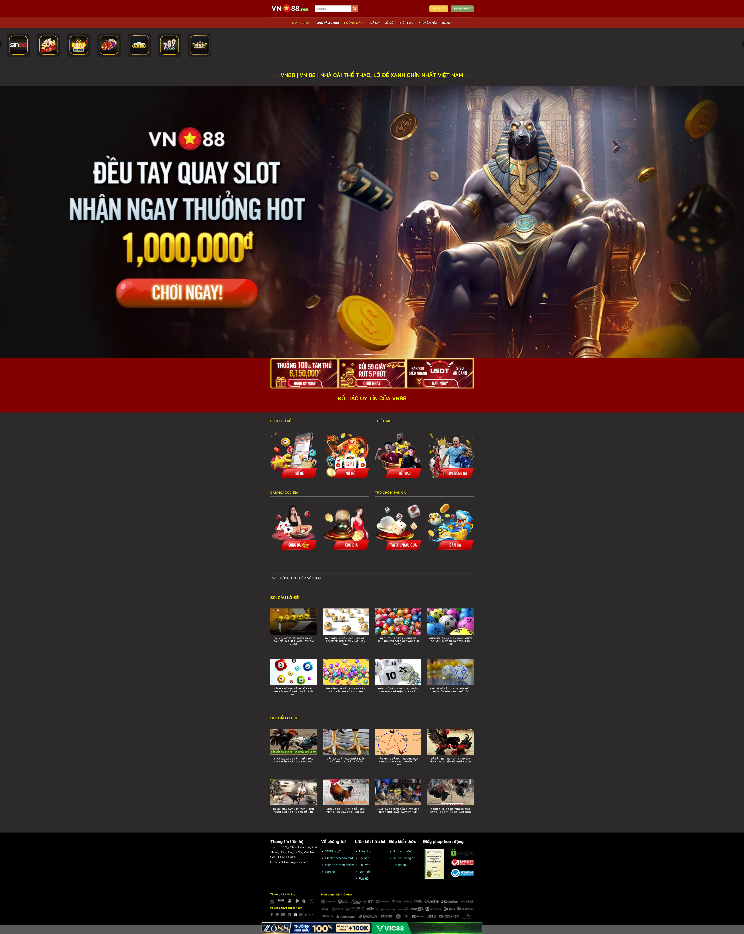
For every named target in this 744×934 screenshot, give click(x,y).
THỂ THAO (405, 23)
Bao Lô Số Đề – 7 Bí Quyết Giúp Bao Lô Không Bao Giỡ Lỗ (450, 690)
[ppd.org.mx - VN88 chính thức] (289, 8)
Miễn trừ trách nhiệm (339, 864)
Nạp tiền (365, 871)
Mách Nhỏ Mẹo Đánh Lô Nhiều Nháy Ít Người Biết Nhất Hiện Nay (293, 691)
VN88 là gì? (333, 851)
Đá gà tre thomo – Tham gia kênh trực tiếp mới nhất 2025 (450, 760)
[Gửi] (354, 8)
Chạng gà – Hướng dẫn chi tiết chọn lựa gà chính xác (345, 810)
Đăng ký (365, 851)
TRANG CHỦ (300, 23)
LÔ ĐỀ (388, 23)
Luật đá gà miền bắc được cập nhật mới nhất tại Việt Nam (398, 810)
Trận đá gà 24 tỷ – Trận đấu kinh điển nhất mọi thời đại (293, 760)
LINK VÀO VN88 (327, 23)
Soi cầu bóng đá (404, 858)
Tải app (364, 858)
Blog (446, 23)
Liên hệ (330, 871)
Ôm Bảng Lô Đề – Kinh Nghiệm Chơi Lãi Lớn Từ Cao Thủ (346, 690)
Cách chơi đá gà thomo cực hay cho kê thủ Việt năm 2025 (450, 810)
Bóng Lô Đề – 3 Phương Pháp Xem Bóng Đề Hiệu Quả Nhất (398, 690)
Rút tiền (364, 878)
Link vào (364, 864)
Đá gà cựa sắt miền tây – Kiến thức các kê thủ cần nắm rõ (293, 810)
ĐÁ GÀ (374, 23)
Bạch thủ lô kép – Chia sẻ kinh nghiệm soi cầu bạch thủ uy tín (398, 641)
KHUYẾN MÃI (427, 23)
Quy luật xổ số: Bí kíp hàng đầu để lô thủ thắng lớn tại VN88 (293, 641)
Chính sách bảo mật (339, 858)
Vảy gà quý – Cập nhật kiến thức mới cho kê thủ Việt (346, 760)
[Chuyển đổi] (274, 578)
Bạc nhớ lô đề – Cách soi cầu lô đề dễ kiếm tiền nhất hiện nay (345, 641)
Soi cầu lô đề (402, 851)
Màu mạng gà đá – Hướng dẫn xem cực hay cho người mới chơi (398, 761)
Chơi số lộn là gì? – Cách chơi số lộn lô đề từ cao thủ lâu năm (450, 641)
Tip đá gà (399, 864)
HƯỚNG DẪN (353, 23)
